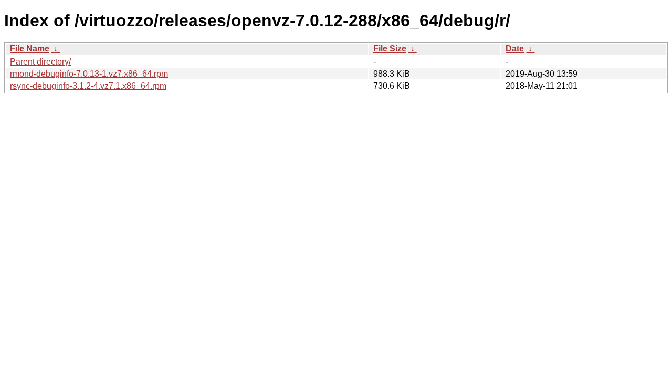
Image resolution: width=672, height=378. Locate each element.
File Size (389, 48)
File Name (29, 48)
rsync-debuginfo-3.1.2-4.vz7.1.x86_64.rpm (88, 85)
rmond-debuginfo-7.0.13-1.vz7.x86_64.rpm (89, 73)
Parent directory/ (40, 61)
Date (515, 48)
